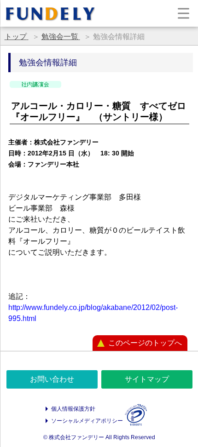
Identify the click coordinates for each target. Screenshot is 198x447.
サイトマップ (147, 379)
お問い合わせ (52, 379)
